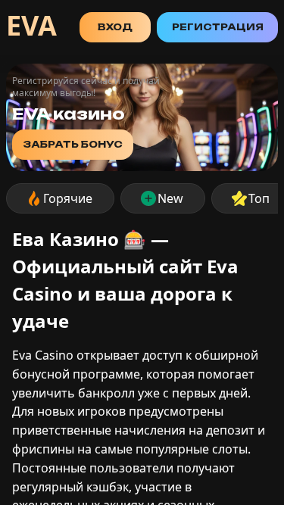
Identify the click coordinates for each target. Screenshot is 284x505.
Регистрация (218, 27)
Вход (115, 27)
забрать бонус (73, 144)
